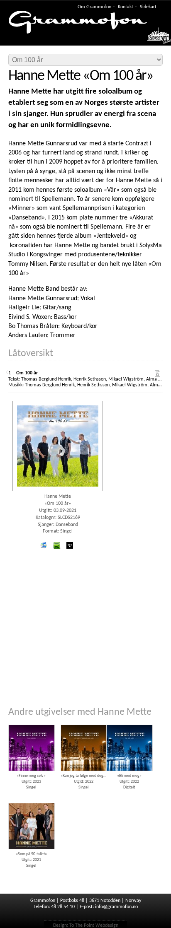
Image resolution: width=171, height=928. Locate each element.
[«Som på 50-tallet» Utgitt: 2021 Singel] (31, 800)
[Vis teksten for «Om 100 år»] (157, 373)
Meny (155, 38)
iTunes (43, 545)
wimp (69, 545)
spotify (56, 545)
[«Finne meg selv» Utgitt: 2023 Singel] (31, 721)
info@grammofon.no (116, 906)
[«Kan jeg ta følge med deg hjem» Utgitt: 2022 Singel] (83, 721)
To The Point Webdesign (93, 925)
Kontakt (125, 7)
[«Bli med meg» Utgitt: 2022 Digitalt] (129, 721)
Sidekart (148, 7)
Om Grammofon (94, 7)
